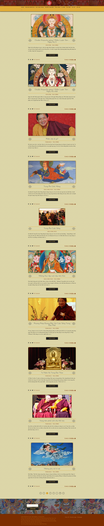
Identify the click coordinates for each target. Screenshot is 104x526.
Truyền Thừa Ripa (49, 7)
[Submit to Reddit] (72, 59)
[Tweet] (66, 59)
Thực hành (57, 7)
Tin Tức (73, 7)
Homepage (79, 517)
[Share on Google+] (68, 59)
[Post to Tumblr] (69, 59)
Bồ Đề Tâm (48, 45)
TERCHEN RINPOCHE (30, 7)
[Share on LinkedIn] (73, 59)
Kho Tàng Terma (40, 7)
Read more (52, 55)
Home (22, 7)
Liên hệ (78, 7)
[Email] (75, 59)
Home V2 (67, 517)
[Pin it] (70, 59)
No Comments (37, 59)
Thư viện (68, 7)
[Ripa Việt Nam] (49, 3)
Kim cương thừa (48, 189)
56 (60, 493)
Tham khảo (48, 142)
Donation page (73, 517)
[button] (22, 10)
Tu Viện (63, 7)
